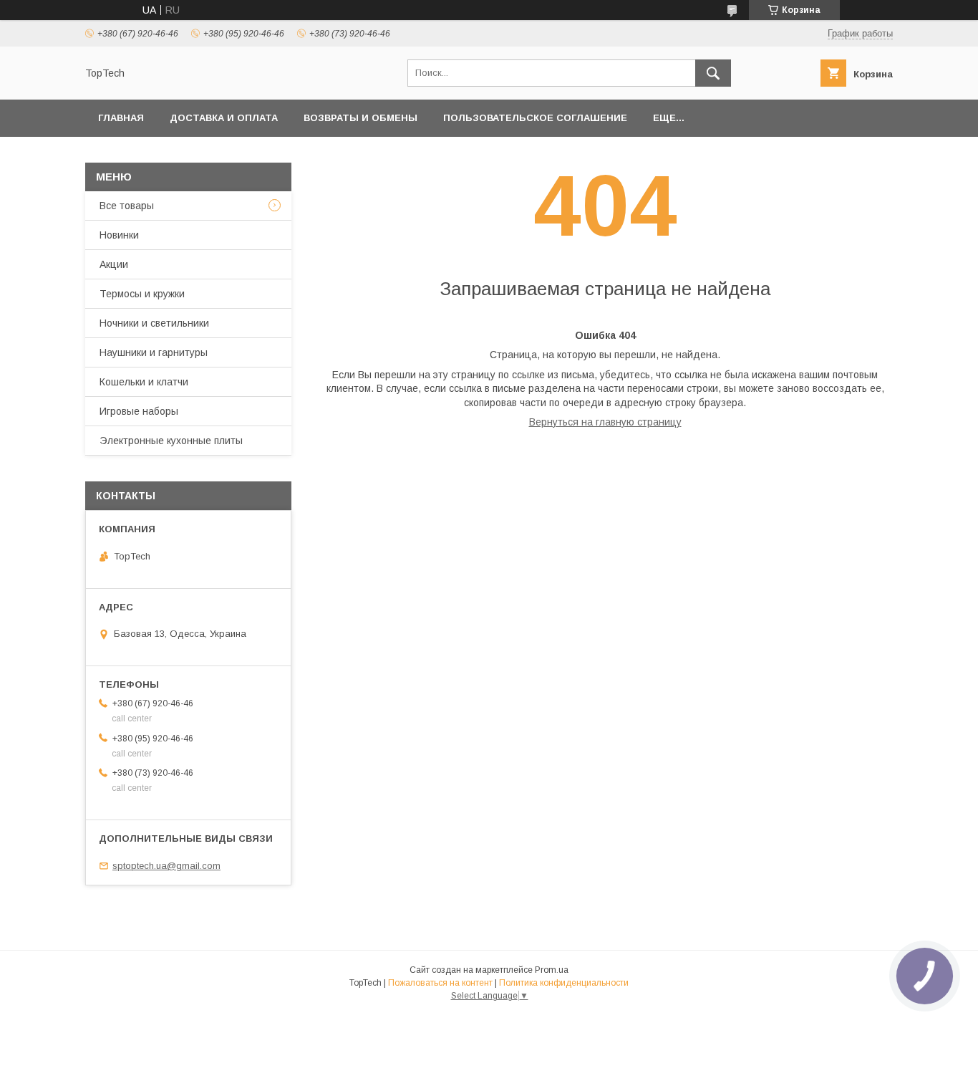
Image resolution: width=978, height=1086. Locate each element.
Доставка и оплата (224, 117)
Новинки (119, 235)
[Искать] (713, 73)
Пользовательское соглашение (535, 117)
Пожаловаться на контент (440, 983)
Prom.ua (551, 970)
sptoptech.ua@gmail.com (166, 865)
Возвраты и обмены (360, 117)
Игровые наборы (139, 411)
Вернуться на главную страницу (605, 422)
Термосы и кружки (142, 293)
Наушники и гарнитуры (154, 352)
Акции (114, 264)
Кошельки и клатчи (144, 382)
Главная (121, 117)
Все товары (127, 205)
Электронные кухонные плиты (171, 440)
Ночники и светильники (154, 323)
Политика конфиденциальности (564, 983)
